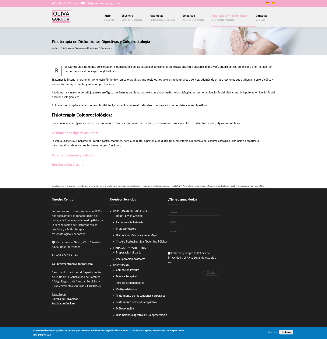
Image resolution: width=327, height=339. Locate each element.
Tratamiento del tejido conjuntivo (136, 302)
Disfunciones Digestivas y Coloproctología (141, 315)
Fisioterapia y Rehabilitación (230, 17)
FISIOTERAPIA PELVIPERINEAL (131, 211)
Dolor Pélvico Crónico (129, 216)
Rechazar (286, 332)
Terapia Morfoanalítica (130, 283)
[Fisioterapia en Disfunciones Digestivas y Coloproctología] (273, 3)
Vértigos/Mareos (126, 289)
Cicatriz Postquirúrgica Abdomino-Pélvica (141, 241)
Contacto (262, 17)
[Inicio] (61, 16)
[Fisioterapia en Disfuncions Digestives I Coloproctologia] (267, 3)
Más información (42, 335)
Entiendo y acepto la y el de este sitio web (192, 258)
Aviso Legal (194, 257)
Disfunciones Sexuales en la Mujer (137, 235)
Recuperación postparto (130, 259)
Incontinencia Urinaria (129, 222)
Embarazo (193, 17)
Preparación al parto (128, 252)
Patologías (162, 17)
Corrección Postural (128, 270)
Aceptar (272, 332)
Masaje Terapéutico (128, 276)
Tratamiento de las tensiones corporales (140, 295)
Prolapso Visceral (126, 228)
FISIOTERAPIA (121, 265)
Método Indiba (125, 308)
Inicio (109, 17)
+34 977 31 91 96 (67, 3)
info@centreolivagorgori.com (104, 3)
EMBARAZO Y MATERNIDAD (130, 248)
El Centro (131, 17)
